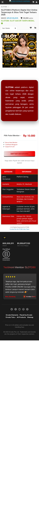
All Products (21, 317)
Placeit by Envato (26, 315)
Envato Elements (12, 315)
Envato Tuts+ (10, 317)
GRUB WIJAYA (12, 18)
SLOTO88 (4, 7)
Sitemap (30, 317)
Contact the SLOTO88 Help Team (19, 229)
